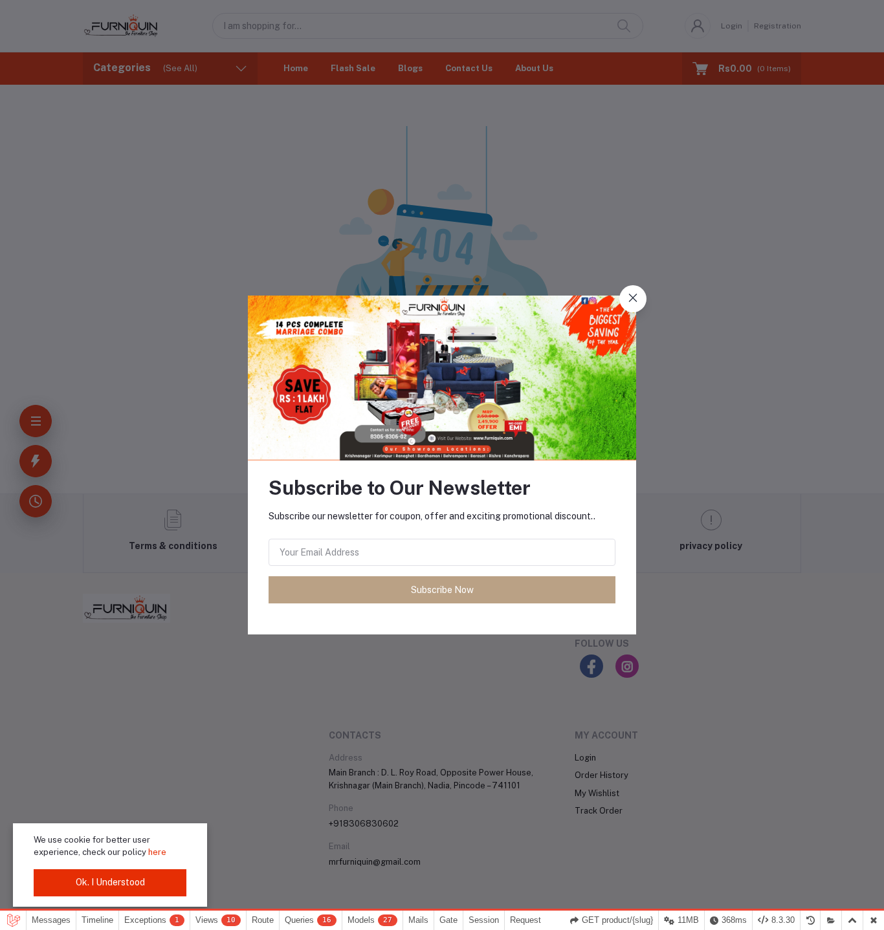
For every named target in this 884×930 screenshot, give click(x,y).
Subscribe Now (442, 590)
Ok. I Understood (110, 882)
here (157, 852)
